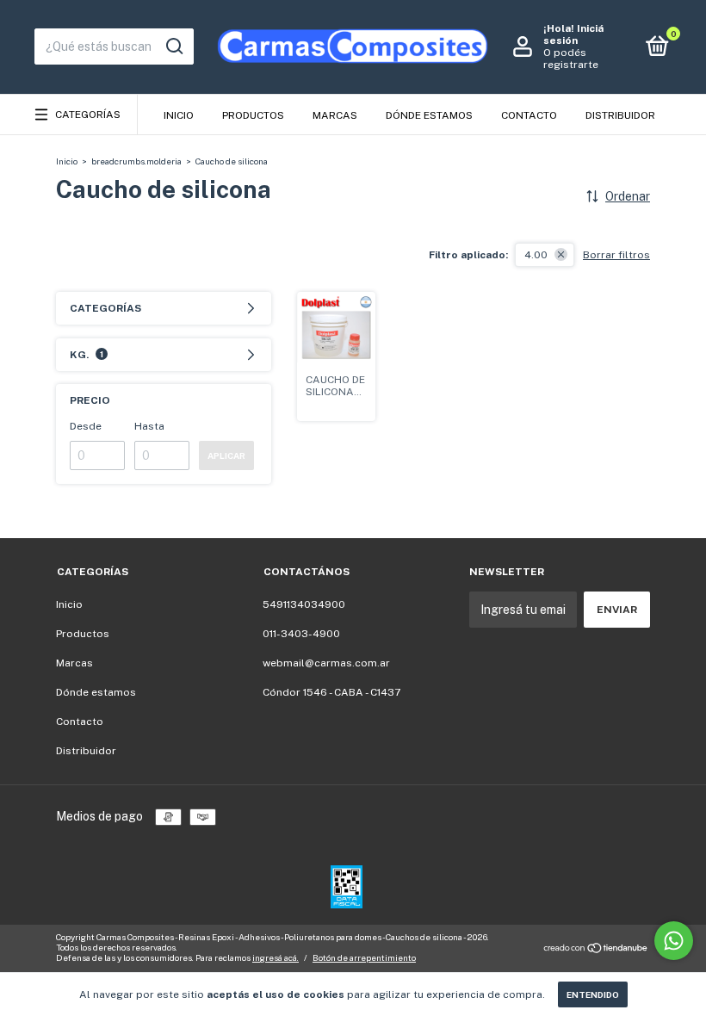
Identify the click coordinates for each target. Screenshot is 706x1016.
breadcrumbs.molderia (136, 161)
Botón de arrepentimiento (364, 957)
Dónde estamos (429, 115)
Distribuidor (620, 115)
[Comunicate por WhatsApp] (673, 940)
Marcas (335, 115)
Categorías (88, 114)
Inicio (179, 115)
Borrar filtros (616, 255)
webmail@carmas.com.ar (326, 663)
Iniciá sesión (573, 34)
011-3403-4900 (301, 634)
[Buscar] (173, 46)
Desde (86, 426)
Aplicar (226, 455)
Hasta (149, 426)
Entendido (593, 994)
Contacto (529, 115)
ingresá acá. (275, 957)
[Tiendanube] (596, 950)
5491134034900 (304, 604)
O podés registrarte (570, 58)
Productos (253, 115)
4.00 (536, 255)
